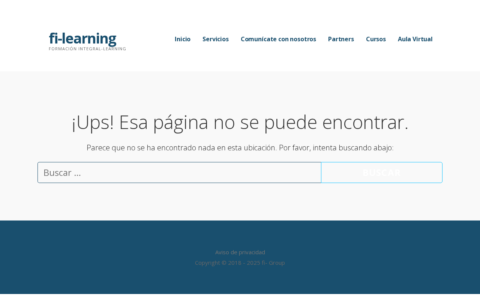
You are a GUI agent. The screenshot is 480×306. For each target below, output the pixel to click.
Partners (341, 39)
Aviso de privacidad (240, 252)
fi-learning (82, 38)
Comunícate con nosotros (278, 39)
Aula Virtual (415, 39)
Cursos (376, 39)
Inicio (182, 39)
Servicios (215, 39)
